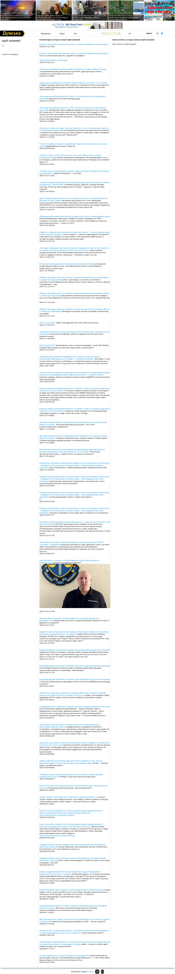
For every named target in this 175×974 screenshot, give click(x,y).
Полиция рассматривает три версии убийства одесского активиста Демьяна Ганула (72, 69)
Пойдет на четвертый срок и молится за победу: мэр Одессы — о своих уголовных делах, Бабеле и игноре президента (74, 233)
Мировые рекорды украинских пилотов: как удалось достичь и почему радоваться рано (74, 216)
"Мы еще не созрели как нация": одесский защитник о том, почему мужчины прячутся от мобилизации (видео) (73, 129)
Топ (75, 33)
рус (130, 33)
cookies (90, 971)
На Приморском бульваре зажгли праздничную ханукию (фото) (64, 264)
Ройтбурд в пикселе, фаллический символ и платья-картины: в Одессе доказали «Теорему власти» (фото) (71, 775)
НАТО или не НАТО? (47, 323)
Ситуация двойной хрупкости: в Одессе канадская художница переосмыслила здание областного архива (73, 907)
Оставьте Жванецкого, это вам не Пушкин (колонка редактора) (64, 955)
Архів (62, 33)
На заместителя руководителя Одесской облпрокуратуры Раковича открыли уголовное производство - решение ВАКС (74, 183)
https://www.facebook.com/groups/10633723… (57, 815)
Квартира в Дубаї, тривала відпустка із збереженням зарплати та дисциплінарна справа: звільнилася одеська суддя (52, 18)
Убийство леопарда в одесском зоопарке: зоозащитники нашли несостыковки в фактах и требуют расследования (74, 294)
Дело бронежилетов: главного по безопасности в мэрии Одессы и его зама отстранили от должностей (74, 920)
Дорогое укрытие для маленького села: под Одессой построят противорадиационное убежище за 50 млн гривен (73, 199)
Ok (97, 971)
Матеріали (45, 33)
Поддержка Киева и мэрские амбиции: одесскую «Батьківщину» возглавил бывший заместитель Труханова (72, 845)
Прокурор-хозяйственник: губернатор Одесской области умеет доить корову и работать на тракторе (74, 333)
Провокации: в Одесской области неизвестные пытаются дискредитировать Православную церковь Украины (69, 725)
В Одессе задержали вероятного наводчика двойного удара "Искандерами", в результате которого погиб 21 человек (70, 873)
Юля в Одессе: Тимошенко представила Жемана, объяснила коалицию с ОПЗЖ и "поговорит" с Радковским (71, 543)
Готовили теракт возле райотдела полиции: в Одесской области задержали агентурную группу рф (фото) (74, 172)
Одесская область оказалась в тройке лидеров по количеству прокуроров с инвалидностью (69, 561)
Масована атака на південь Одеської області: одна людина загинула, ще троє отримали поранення (17, 18)
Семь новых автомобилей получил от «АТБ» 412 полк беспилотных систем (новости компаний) (72, 97)
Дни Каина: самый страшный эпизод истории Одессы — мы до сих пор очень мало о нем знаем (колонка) (74, 523)
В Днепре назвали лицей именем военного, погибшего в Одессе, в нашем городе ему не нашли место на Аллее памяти (74, 389)
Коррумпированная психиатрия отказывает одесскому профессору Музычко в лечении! (74, 650)
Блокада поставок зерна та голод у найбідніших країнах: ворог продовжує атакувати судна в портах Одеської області (125, 18)
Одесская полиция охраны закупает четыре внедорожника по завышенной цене (71, 890)
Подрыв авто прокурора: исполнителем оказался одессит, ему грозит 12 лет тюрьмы (73, 83)
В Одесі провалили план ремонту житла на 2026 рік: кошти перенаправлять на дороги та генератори (90, 18)
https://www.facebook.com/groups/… (54, 60)
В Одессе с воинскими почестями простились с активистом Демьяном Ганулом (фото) (73, 44)
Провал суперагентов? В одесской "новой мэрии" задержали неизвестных (68, 797)
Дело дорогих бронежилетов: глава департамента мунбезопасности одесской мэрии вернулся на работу (73, 437)
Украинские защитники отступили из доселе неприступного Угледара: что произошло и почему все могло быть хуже (74, 744)
